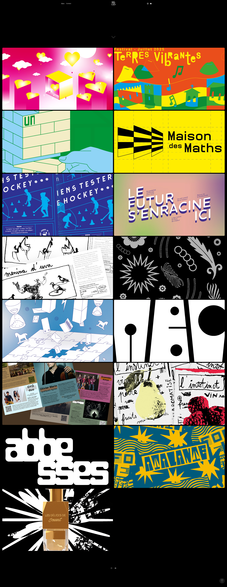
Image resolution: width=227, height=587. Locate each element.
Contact (68, 3)
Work (62, 4)
